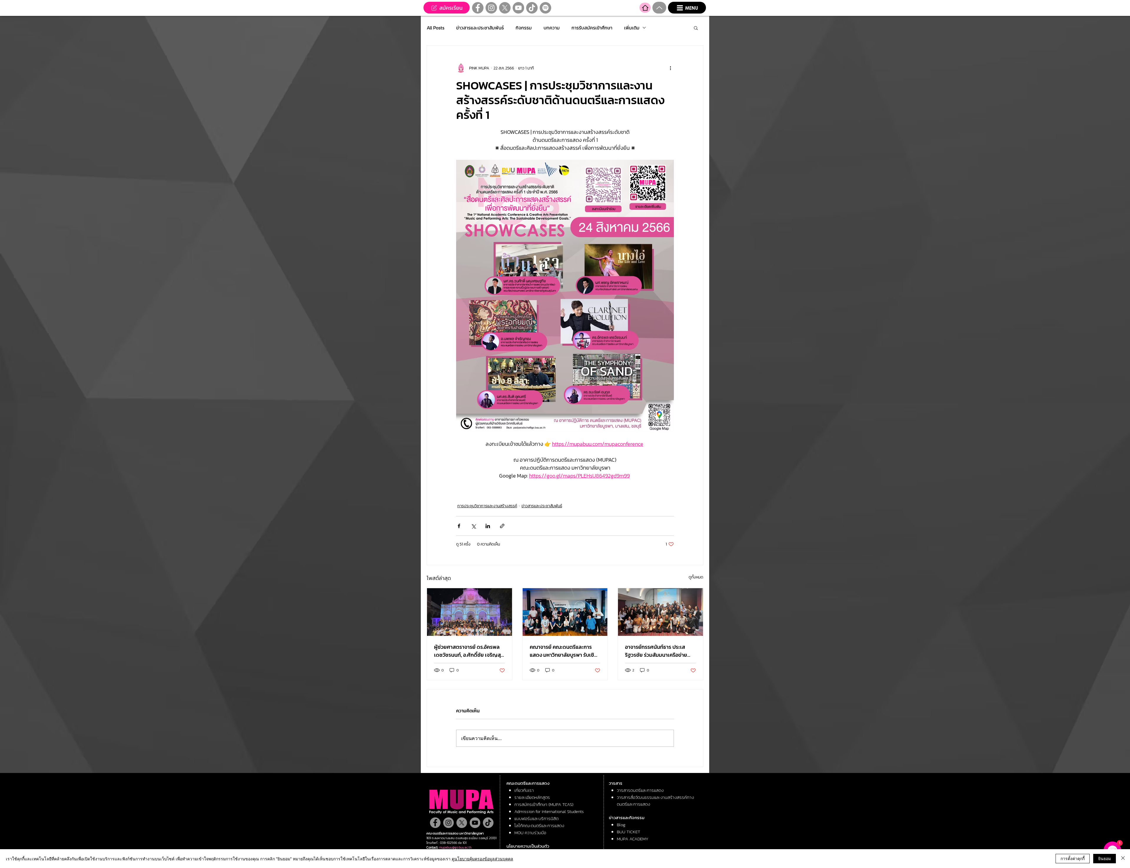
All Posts (435, 28)
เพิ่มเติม (631, 28)
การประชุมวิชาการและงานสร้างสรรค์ (487, 506)
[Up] (659, 8)
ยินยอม (1104, 858)
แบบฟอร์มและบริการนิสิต (536, 818)
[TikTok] (532, 8)
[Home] (645, 8)
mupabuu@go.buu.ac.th (455, 847)
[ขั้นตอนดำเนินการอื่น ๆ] (670, 67)
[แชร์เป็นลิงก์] (502, 526)
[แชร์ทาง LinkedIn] (488, 526)
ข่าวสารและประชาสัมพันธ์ (480, 28)
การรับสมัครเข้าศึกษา (591, 28)
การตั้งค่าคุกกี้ (1073, 858)
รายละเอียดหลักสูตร (532, 797)
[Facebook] (477, 8)
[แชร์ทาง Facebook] (459, 526)
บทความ (552, 28)
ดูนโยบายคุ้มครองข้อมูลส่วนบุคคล (482, 859)
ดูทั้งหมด (696, 577)
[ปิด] (1122, 858)
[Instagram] (491, 8)
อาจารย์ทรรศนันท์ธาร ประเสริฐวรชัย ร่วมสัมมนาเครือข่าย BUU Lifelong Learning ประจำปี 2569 (659, 651)
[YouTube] (518, 8)
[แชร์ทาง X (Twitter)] (473, 526)
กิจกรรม (524, 28)
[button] (687, 8)
